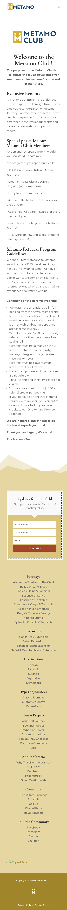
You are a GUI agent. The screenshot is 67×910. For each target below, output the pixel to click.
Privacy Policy (25, 905)
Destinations (33, 659)
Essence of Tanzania (33, 600)
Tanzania (33, 669)
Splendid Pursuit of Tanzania (33, 622)
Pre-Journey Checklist (33, 738)
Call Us (33, 803)
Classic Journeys (33, 697)
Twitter (33, 836)
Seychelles (33, 678)
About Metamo (33, 756)
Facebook (33, 827)
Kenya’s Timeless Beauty (33, 613)
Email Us (33, 799)
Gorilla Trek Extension (33, 637)
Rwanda (33, 673)
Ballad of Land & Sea (33, 586)
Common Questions (33, 743)
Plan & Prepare (33, 715)
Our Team (33, 771)
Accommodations (33, 734)
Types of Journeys (33, 691)
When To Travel (33, 730)
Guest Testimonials (33, 780)
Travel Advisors (33, 812)
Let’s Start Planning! (33, 795)
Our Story (33, 767)
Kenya (33, 665)
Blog (33, 747)
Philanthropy (33, 775)
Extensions (33, 631)
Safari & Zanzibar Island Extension (33, 650)
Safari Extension (33, 641)
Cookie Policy (42, 905)
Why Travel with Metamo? (33, 762)
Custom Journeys (33, 702)
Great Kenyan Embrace (33, 608)
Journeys (33, 576)
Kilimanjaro (33, 682)
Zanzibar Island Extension (34, 645)
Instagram (33, 832)
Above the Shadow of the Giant (33, 582)
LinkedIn (33, 840)
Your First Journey (33, 721)
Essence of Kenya (33, 595)
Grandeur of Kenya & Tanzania (33, 604)
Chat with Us (33, 808)
